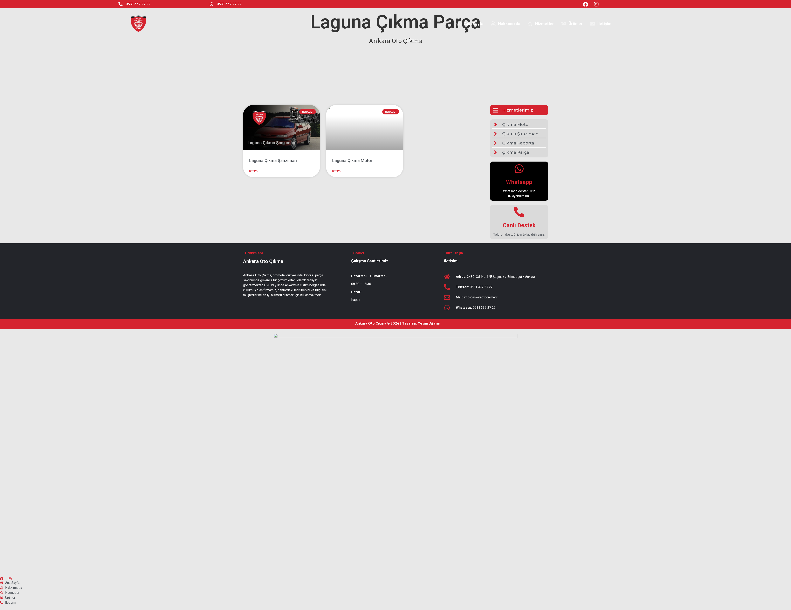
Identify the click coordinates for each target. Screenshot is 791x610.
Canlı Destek (519, 225)
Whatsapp (519, 182)
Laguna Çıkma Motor (352, 160)
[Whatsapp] (519, 169)
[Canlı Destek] (519, 212)
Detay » (254, 171)
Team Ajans (429, 323)
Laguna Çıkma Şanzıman (273, 160)
